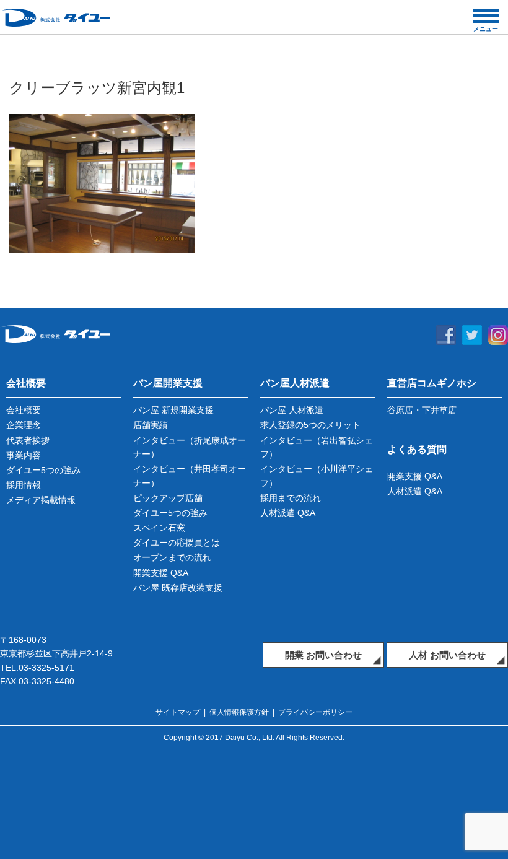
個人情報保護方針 (239, 712)
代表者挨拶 (28, 440)
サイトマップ (177, 712)
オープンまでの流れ (172, 557)
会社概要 (23, 410)
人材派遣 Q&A (287, 513)
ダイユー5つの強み (43, 470)
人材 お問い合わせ (447, 655)
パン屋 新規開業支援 (173, 410)
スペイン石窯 (159, 528)
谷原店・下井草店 (422, 410)
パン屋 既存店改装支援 (177, 588)
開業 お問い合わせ (323, 655)
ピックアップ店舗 (168, 498)
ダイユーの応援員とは (176, 542)
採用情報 (23, 485)
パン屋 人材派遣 (291, 410)
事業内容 (23, 455)
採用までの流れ (290, 498)
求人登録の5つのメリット (310, 425)
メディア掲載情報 (41, 500)
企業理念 (23, 425)
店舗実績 (150, 425)
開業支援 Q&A (160, 573)
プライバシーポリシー (315, 712)
